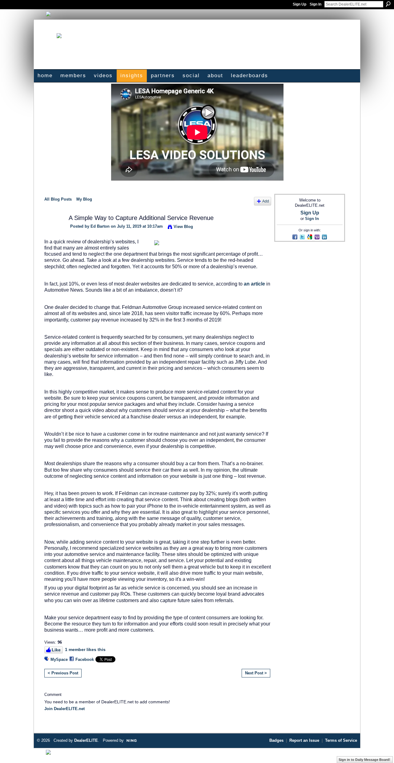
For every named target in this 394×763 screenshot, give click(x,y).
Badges (276, 740)
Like (56, 649)
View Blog (183, 226)
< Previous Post (63, 673)
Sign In (315, 4)
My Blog (84, 199)
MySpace (59, 659)
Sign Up (299, 4)
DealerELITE (86, 740)
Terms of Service (341, 740)
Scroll (378, 749)
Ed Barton (100, 226)
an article (254, 283)
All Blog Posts (58, 199)
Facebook (84, 659)
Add (265, 201)
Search (388, 4)
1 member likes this (85, 649)
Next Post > (256, 673)
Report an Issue (304, 740)
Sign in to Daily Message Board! (364, 759)
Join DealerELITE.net (64, 708)
